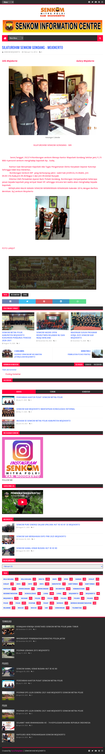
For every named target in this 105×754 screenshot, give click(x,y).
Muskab (24, 598)
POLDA (49, 598)
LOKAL (59, 593)
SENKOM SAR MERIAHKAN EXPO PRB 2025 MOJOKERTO (41, 536)
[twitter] (92, 2)
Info (30, 584)
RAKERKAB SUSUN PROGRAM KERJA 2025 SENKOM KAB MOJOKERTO (84, 335)
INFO (42, 584)
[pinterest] (99, 2)
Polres (77, 598)
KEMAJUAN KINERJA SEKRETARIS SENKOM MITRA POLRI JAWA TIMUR (47, 627)
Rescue (21, 608)
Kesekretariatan (10, 593)
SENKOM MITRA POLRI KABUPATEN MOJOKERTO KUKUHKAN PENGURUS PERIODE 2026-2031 (16, 336)
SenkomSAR (60, 608)
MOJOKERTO (8, 598)
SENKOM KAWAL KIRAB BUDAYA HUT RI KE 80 (36, 548)
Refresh (60, 603)
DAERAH (78, 579)
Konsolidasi (30, 593)
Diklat (91, 579)
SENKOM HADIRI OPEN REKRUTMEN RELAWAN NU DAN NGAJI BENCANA (50, 335)
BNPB (54, 579)
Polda (37, 598)
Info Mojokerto (9, 61)
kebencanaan (24, 589)
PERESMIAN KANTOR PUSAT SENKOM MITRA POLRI (39, 397)
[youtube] (95, 2)
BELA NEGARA (26, 579)
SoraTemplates (17, 751)
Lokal (25, 295)
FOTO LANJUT (8, 248)
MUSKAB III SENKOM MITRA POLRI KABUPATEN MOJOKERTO (43, 421)
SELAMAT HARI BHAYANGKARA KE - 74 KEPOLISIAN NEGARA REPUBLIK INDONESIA (53, 723)
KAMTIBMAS (90, 584)
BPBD (66, 579)
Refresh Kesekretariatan (81, 603)
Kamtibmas (73, 584)
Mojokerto (90, 593)
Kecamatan (15, 295)
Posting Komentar (13, 374)
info (18, 584)
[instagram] (102, 2)
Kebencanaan (42, 589)
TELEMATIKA (77, 608)
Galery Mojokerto (85, 61)
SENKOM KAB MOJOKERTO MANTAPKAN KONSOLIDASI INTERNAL (45, 409)
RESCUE (34, 608)
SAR (46, 608)
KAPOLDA (6, 589)
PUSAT (45, 603)
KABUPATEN (56, 584)
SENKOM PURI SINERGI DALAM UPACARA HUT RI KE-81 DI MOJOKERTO (48, 525)
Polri (5, 603)
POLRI (18, 603)
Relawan (7, 608)
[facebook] (89, 2)
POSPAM (32, 603)
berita (41, 579)
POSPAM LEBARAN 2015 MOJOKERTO (32, 650)
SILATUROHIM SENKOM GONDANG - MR (52, 145)
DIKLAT (6, 584)
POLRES (90, 598)
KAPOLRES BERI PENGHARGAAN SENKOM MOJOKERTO (40, 734)
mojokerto (73, 593)
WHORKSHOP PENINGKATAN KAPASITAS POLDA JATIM (40, 638)
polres (64, 598)
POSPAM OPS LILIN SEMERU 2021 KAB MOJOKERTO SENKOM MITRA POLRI (49, 692)
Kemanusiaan (78, 589)
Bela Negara (8, 579)
